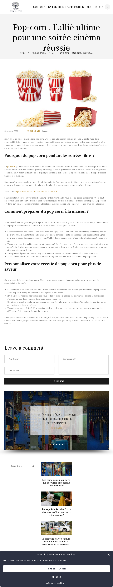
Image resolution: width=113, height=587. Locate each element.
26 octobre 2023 (11, 131)
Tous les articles (38, 52)
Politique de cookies (55, 583)
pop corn (11, 166)
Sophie (45, 131)
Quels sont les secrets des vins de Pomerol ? (36, 191)
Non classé (56, 428)
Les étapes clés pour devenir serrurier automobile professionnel (56, 419)
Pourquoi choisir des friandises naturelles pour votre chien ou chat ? (56, 512)
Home (22, 52)
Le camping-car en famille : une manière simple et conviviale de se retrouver (56, 541)
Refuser (56, 576)
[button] (108, 554)
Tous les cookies (57, 568)
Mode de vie (34, 131)
